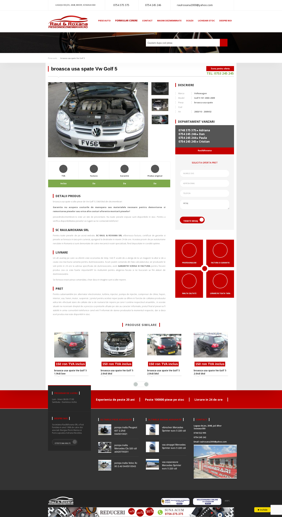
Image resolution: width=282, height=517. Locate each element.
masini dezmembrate (169, 20)
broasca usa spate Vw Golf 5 (72, 58)
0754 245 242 (200, 437)
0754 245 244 (187, 138)
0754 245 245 (187, 141)
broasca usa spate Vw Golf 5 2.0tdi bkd (70, 372)
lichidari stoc (206, 20)
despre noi (225, 20)
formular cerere (126, 20)
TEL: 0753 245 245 (220, 73)
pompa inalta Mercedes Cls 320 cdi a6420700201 (125, 448)
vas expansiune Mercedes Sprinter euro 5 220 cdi (171, 465)
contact (147, 20)
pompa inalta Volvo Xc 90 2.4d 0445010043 (125, 464)
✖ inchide (262, 509)
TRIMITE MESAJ (190, 221)
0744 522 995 (200, 433)
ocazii (189, 20)
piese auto (104, 20)
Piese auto (52, 58)
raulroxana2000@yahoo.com (195, 5)
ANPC (227, 500)
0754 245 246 (153, 5)
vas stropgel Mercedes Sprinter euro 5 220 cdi (174, 446)
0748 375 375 (187, 130)
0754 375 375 (121, 5)
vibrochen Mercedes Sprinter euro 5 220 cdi (174, 429)
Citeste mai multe (62, 443)
